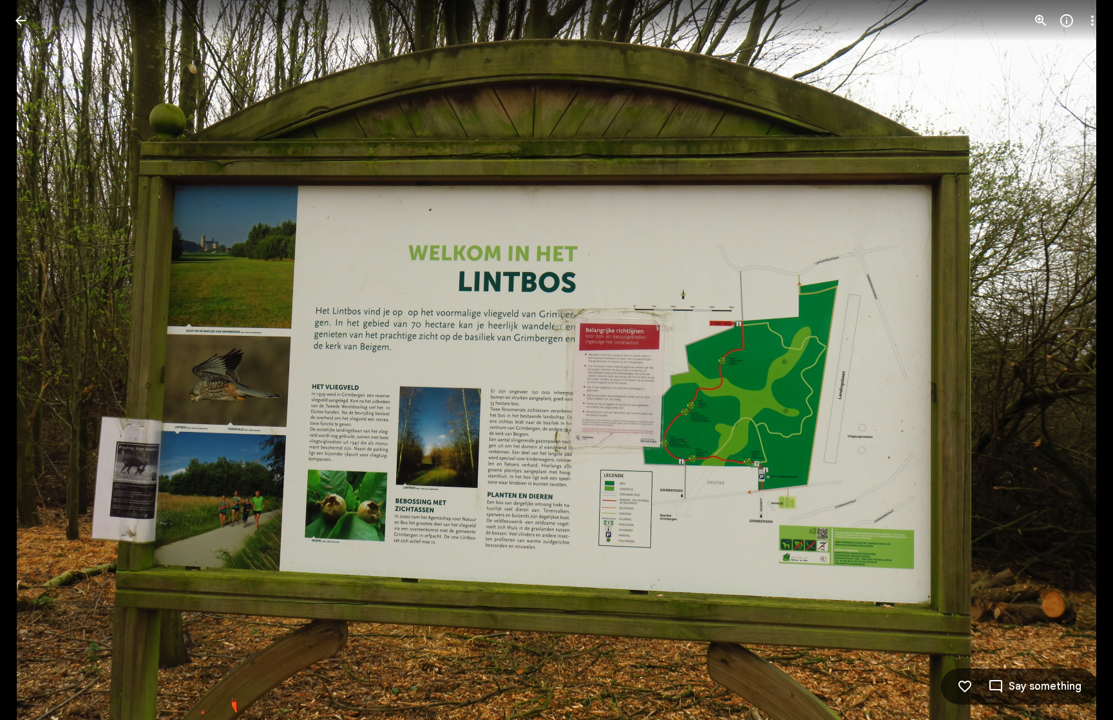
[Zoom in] (1041, 21)
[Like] (965, 686)
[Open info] (1067, 21)
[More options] (1092, 21)
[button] (36, 360)
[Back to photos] (20, 20)
